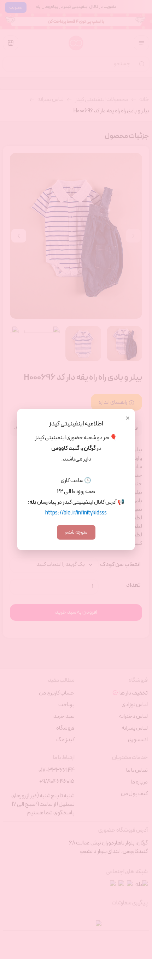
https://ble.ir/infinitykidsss (76, 513)
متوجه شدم (76, 532)
